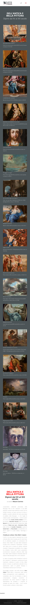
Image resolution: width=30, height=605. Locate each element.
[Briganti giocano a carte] (15, 419)
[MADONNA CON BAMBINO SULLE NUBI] (15, 120)
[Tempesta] (15, 395)
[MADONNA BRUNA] (15, 67)
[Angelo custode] (15, 246)
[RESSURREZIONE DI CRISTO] (15, 41)
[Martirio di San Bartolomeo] (15, 271)
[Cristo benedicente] (15, 145)
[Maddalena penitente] (15, 222)
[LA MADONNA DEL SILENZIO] (15, 96)
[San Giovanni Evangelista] (15, 371)
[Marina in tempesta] (15, 295)
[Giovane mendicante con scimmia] (15, 346)
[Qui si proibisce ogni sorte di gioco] (15, 196)
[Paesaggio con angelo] (15, 171)
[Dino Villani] (15, 445)
